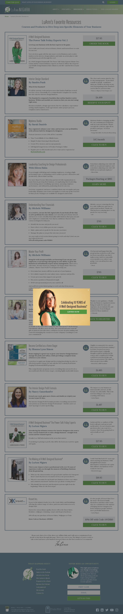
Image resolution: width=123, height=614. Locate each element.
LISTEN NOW (73, 312)
